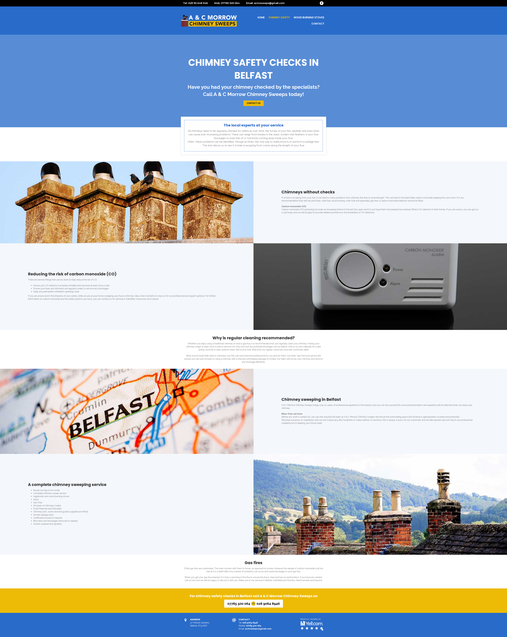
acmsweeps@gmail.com (258, 628)
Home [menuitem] (261, 17)
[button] (253, 103)
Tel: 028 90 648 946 (195, 3)
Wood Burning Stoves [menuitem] (309, 17)
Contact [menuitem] (317, 23)
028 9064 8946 (250, 622)
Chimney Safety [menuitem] (279, 17)
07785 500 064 (253, 625)
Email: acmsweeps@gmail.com (265, 3)
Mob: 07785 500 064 (227, 3)
